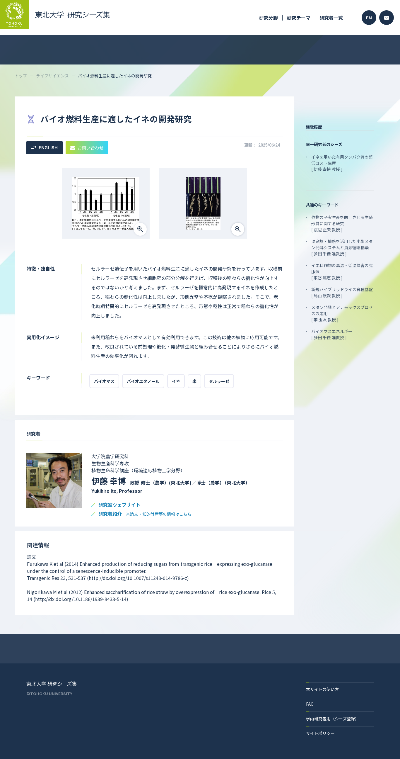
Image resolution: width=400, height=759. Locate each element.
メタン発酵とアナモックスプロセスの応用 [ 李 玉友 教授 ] (342, 313)
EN (369, 18)
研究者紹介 (145, 514)
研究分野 (268, 17)
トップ (21, 76)
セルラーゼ (219, 381)
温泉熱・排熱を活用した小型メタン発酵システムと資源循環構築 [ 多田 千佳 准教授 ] (342, 247)
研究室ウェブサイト (119, 505)
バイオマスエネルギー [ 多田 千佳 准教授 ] (331, 334)
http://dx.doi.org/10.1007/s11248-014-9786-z (138, 577)
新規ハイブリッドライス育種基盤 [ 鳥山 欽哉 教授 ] (342, 292)
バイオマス (104, 381)
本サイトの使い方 (322, 689)
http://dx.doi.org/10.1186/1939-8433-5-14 (81, 598)
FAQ (310, 704)
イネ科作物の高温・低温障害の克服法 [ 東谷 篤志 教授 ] (342, 271)
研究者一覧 (331, 17)
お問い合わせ (90, 148)
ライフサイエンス (52, 76)
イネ (176, 381)
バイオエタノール (143, 381)
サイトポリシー (320, 733)
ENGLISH (48, 147)
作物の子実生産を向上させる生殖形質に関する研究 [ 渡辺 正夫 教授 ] (342, 223)
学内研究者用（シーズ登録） (332, 718)
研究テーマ (298, 17)
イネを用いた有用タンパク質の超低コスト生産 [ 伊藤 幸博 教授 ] (342, 163)
